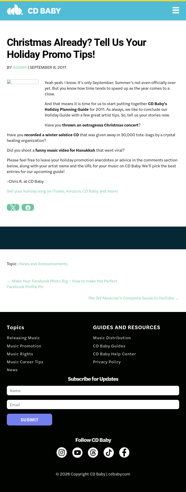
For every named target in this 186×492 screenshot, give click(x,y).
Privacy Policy (107, 361)
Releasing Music (23, 337)
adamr (20, 67)
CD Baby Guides (109, 346)
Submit (30, 419)
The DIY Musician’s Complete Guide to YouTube (133, 298)
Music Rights (20, 353)
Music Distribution (112, 337)
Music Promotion (24, 346)
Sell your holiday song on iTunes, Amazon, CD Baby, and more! (62, 191)
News (12, 369)
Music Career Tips (25, 361)
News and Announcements (43, 263)
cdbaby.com (119, 474)
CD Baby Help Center (114, 353)
